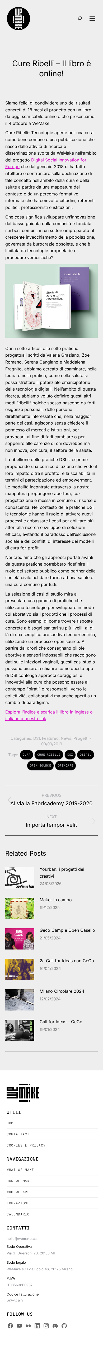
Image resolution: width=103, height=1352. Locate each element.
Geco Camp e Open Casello (67, 930)
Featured (50, 738)
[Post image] (19, 878)
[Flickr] (28, 1325)
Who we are (18, 1192)
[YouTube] (19, 1325)
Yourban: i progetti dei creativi (62, 873)
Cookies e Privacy (26, 1145)
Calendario (18, 1214)
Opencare (65, 765)
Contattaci (18, 1134)
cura (26, 754)
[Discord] (55, 1325)
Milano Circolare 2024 (62, 991)
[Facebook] (10, 1325)
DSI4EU (85, 754)
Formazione (18, 1203)
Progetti (80, 738)
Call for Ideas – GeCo (61, 1021)
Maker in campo (56, 899)
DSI (36, 738)
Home (11, 1123)
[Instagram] (46, 1325)
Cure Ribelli (48, 754)
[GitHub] (64, 1325)
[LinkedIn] (37, 1325)
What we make (20, 1169)
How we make (19, 1181)
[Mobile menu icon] (92, 18)
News (66, 738)
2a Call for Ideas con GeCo (67, 960)
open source (40, 765)
